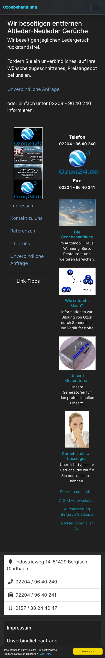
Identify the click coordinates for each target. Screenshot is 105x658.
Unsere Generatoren (77, 378)
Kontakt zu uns (26, 218)
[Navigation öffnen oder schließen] (96, 7)
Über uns (20, 243)
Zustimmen (88, 651)
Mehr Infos (46, 654)
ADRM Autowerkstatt (77, 500)
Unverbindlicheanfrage (32, 641)
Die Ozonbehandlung (77, 234)
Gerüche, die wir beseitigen (77, 456)
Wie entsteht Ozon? (77, 303)
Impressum (22, 206)
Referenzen (22, 231)
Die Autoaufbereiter (77, 491)
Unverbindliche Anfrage (27, 259)
